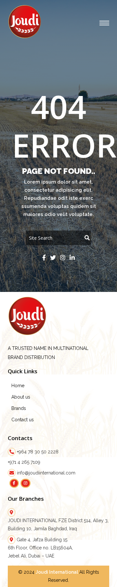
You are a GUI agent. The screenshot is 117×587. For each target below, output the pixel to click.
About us (20, 397)
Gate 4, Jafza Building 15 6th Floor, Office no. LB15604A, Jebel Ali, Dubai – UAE (40, 547)
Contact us (22, 419)
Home (17, 385)
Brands (18, 408)
